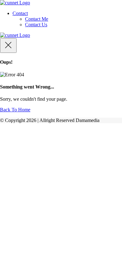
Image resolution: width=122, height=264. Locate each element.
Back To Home (15, 109)
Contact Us (36, 24)
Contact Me (36, 19)
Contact (20, 13)
